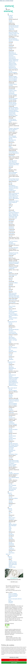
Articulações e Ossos (13, 115)
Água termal (14, 160)
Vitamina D (12, 401)
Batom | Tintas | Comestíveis (12, 212)
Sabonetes (11, 166)
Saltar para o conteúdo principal (6, 0)
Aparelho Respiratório (13, 107)
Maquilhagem (11, 155)
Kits (9, 208)
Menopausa (11, 141)
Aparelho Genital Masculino (13, 104)
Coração (10, 99)
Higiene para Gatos (15, 297)
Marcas (7, 568)
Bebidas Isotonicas (13, 351)
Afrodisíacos (11, 227)
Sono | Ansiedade (12, 136)
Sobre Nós (10, 601)
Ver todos (10, 15)
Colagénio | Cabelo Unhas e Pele (13, 91)
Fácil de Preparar (12, 254)
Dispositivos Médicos (13, 110)
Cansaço (10, 137)
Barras (14, 262)
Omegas (17, 460)
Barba (10, 168)
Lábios (10, 162)
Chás (10, 373)
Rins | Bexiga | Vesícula (13, 108)
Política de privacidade (13, 595)
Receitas (10, 565)
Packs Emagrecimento (13, 65)
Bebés (10, 146)
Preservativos (11, 233)
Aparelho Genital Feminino (12, 103)
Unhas (10, 160)
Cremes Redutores (12, 62)
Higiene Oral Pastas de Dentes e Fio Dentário (13, 196)
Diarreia (17, 477)
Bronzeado (16, 111)
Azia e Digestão (12, 477)
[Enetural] (14, 584)
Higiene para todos (13, 293)
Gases (10, 478)
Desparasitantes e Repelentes (12, 295)
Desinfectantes (12, 163)
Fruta (10, 241)
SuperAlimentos (12, 243)
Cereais (17, 262)
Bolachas (11, 262)
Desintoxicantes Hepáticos (12, 113)
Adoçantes (15, 267)
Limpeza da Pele (12, 164)
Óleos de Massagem (13, 172)
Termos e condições (12, 593)
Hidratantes (14, 162)
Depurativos (11, 51)
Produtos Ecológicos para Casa (13, 318)
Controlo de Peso (12, 332)
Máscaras (11, 285)
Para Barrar (11, 247)
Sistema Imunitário (13, 84)
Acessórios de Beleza (13, 282)
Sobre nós (8, 554)
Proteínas (11, 256)
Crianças (10, 119)
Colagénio (11, 147)
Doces (15, 275)
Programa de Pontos (12, 596)
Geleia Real (11, 412)
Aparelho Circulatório (13, 98)
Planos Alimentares (13, 564)
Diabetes (14, 99)
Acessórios (11, 46)
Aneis (13, 217)
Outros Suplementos (11, 29)
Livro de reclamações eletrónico (15, 598)
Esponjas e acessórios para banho (13, 187)
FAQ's (9, 597)
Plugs (16, 216)
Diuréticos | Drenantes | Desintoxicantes (13, 56)
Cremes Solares (12, 179)
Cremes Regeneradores (14, 153)
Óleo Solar (16, 180)
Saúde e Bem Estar (13, 299)
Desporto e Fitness (13, 562)
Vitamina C (11, 402)
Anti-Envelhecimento (13, 151)
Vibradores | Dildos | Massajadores (14, 213)
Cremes (10, 44)
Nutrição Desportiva (12, 321)
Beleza (9, 493)
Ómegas (15, 76)
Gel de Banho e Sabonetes (12, 186)
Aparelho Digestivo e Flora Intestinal (13, 130)
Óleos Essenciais (12, 140)
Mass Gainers (12, 32)
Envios (9, 600)
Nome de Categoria (13, 72)
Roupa (10, 217)
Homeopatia (11, 111)
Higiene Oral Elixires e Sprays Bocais (14, 197)
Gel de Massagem (13, 216)
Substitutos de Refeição (14, 263)
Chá (9, 277)
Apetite (10, 460)
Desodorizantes (12, 201)
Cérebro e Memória (13, 488)
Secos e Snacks (12, 302)
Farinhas (10, 267)
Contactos (10, 602)
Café (12, 277)
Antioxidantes (11, 93)
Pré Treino (13, 40)
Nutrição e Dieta (12, 567)
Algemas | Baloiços (13, 215)
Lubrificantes (11, 230)
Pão (17, 253)
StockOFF (11, 18)
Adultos (9, 508)
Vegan (15, 34)
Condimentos (11, 268)
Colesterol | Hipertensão (14, 128)
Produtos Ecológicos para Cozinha (13, 312)
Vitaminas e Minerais (13, 77)
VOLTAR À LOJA (14, 581)
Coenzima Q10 (12, 89)
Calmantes (14, 462)
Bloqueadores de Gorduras (12, 53)
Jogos (15, 217)
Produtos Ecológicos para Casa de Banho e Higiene (13, 315)
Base (10, 288)
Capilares (17, 163)
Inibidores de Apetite (13, 378)
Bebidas (10, 272)
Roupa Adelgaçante (12, 64)
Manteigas (16, 247)
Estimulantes (11, 228)
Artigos (9, 556)
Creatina (10, 21)
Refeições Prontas (12, 253)
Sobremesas (11, 275)
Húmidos (10, 307)
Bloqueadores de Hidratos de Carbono (13, 68)
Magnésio (11, 76)
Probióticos (11, 84)
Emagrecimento (11, 362)
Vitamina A (16, 401)
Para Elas (11, 223)
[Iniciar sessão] (6, 8)
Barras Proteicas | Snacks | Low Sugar (14, 33)
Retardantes (11, 220)
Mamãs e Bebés (12, 465)
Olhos (14, 114)
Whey (13, 34)
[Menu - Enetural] (22, 11)
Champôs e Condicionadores (12, 190)
